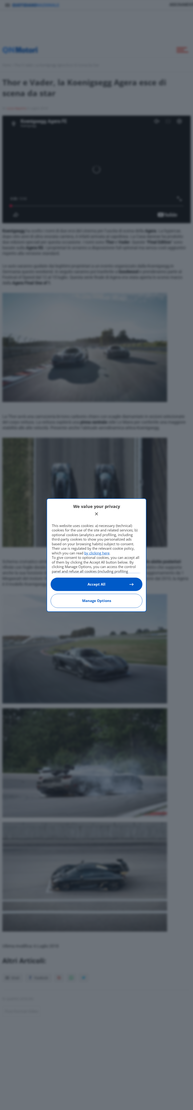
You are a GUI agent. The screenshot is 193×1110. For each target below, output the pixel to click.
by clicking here (96, 553)
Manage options (96, 600)
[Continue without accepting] (96, 514)
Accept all (96, 584)
